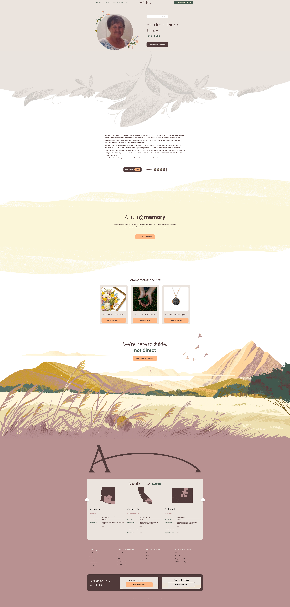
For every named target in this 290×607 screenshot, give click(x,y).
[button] (99, 2)
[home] (145, 2)
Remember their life (157, 44)
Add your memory (145, 236)
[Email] (164, 169)
